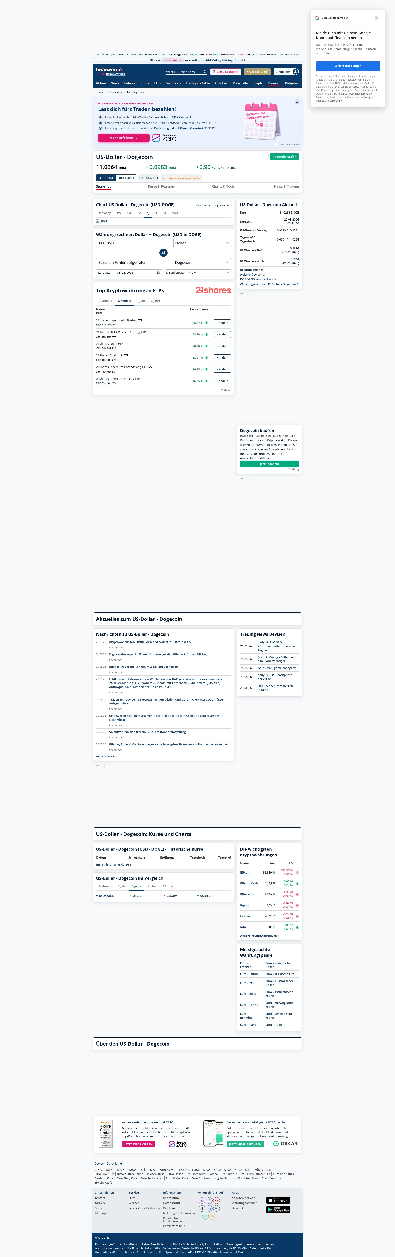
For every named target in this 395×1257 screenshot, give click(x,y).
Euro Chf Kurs (201, 1178)
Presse (98, 1208)
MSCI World (145, 54)
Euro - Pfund (249, 974)
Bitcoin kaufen (104, 1183)
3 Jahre (137, 886)
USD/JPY (172, 895)
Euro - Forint (249, 1005)
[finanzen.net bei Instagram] (202, 1200)
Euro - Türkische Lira (279, 974)
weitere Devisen (251, 274)
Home (100, 92)
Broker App (239, 1208)
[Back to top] (293, 1252)
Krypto (258, 83)
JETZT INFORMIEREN (138, 1144)
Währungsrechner (244, 1203)
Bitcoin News (223, 1170)
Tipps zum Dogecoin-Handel (183, 177)
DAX (98, 54)
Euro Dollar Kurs (178, 1174)
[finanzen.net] (111, 69)
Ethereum (247, 894)
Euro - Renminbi (246, 1016)
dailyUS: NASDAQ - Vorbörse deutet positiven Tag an (276, 646)
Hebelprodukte (198, 83)
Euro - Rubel (274, 1025)
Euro (248, 54)
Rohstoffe (240, 83)
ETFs (157, 83)
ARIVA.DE (194, 1252)
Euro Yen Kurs (271, 1178)
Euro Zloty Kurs (126, 1178)
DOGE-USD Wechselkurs (257, 279)
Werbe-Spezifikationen (144, 1208)
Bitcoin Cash (249, 883)
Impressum (171, 1198)
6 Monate (105, 886)
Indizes (129, 83)
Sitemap (100, 1213)
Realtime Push (250, 269)
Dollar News (148, 1170)
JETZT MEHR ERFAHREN (245, 1144)
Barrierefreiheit (174, 1226)
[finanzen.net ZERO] (164, 138)
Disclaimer (170, 1208)
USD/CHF (139, 895)
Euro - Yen (247, 983)
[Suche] (205, 72)
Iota (243, 927)
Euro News (166, 1170)
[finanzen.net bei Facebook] (209, 1200)
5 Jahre (152, 886)
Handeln (222, 323)
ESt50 (120, 54)
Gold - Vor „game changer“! (277, 668)
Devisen (274, 83)
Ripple (244, 905)
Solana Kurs (217, 1174)
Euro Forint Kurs (152, 1178)
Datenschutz (171, 1203)
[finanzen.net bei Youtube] (216, 1200)
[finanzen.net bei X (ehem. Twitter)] (202, 1208)
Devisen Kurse (104, 1170)
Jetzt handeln (269, 464)
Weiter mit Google (348, 66)
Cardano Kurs (103, 1178)
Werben (134, 1203)
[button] (225, 71)
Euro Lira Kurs (104, 1174)
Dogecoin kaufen (284, 157)
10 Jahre (168, 886)
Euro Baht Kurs (283, 1174)
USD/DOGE (106, 895)
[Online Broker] (111, 73)
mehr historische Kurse (113, 864)
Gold (287, 54)
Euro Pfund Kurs (258, 1174)
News (114, 83)
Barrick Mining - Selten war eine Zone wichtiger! (277, 659)
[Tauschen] (163, 253)
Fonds (144, 83)
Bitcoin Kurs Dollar (130, 1174)
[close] (376, 17)
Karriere (100, 1203)
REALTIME (231, 168)
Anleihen (221, 83)
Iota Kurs (199, 1174)
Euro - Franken (245, 965)
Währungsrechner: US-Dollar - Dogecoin (268, 284)
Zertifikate (173, 83)
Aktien (101, 83)
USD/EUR (206, 895)
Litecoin (246, 916)
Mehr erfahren (121, 138)
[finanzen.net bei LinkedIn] (209, 1208)
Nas (202, 54)
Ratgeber (292, 83)
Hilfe (132, 1198)
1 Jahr (122, 886)
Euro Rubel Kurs (177, 1178)
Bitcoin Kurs (243, 1170)
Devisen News (127, 1170)
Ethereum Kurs (264, 1170)
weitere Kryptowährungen (259, 936)
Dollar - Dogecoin (134, 92)
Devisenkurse (155, 1174)
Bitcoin (225, 54)
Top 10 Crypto (175, 54)
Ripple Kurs (236, 1174)
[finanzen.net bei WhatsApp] (205, 1216)
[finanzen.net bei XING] (216, 1208)
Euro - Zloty (248, 994)
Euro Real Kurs (248, 1178)
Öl (268, 54)
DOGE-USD (126, 178)
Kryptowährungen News (194, 1170)
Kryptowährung (224, 1178)
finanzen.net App (244, 1198)
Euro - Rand (248, 1025)
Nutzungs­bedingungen (179, 1213)
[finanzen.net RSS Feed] (212, 1216)
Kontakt (99, 1198)
